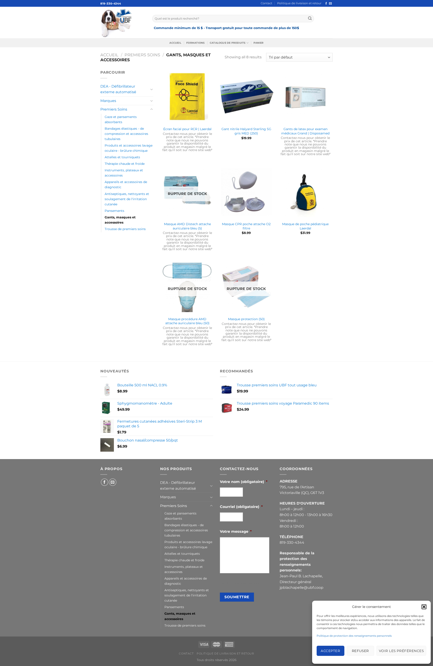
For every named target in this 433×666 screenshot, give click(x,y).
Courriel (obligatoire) (241, 507)
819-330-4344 (110, 3)
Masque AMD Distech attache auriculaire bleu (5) (187, 226)
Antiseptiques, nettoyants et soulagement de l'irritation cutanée (127, 199)
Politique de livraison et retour (299, 3)
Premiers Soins (142, 54)
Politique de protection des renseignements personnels (354, 635)
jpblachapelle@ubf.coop (301, 587)
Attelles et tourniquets (122, 157)
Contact (266, 3)
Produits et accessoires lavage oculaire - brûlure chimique (128, 148)
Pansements (114, 211)
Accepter (330, 651)
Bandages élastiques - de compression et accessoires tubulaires (126, 134)
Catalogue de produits (228, 42)
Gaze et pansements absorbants (121, 119)
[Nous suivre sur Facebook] (326, 3)
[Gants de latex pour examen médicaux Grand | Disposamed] (305, 97)
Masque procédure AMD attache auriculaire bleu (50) (187, 321)
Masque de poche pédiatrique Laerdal (305, 226)
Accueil (175, 42)
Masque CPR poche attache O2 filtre (246, 226)
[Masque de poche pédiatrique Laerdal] (305, 192)
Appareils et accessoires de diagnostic (126, 184)
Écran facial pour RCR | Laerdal (187, 129)
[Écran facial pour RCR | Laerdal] (187, 97)
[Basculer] (151, 89)
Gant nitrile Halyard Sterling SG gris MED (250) (246, 131)
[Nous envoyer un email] (330, 3)
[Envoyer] (310, 18)
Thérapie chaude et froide (125, 164)
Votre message (236, 531)
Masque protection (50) (246, 319)
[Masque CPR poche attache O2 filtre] (246, 192)
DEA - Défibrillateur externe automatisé (118, 89)
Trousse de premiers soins (125, 229)
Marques (108, 101)
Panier (258, 42)
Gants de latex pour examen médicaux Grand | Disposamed (305, 131)
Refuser (360, 651)
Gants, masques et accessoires (120, 219)
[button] (424, 607)
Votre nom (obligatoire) (243, 482)
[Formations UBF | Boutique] (122, 22)
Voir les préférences (401, 651)
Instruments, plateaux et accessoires (124, 172)
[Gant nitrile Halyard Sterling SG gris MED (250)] (246, 97)
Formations (195, 42)
